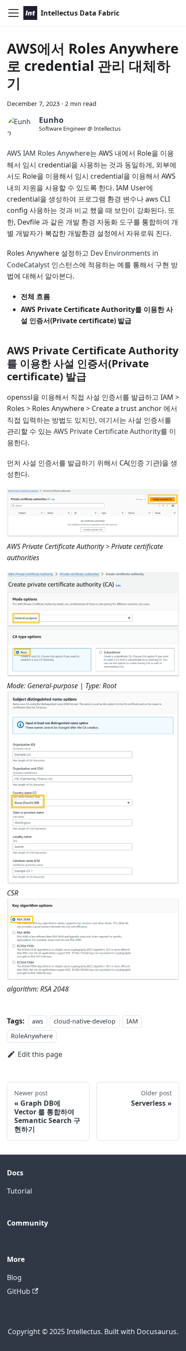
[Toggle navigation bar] (13, 12)
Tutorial (19, 1191)
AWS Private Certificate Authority (107, 431)
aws (37, 1021)
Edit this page (40, 1054)
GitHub (18, 1291)
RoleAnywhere (32, 1036)
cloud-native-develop (84, 1021)
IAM (132, 1021)
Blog (14, 1277)
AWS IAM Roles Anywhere (48, 153)
